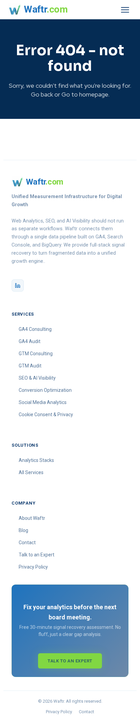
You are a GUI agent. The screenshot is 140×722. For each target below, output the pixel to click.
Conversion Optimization (45, 390)
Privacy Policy (33, 567)
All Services (31, 472)
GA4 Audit (29, 341)
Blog (23, 530)
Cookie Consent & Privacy (46, 414)
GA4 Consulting (35, 329)
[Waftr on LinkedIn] (18, 285)
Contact (27, 542)
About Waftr (32, 518)
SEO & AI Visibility (37, 378)
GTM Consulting (36, 353)
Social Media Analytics (43, 402)
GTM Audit (30, 365)
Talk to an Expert (36, 554)
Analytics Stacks (36, 460)
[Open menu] (125, 9)
